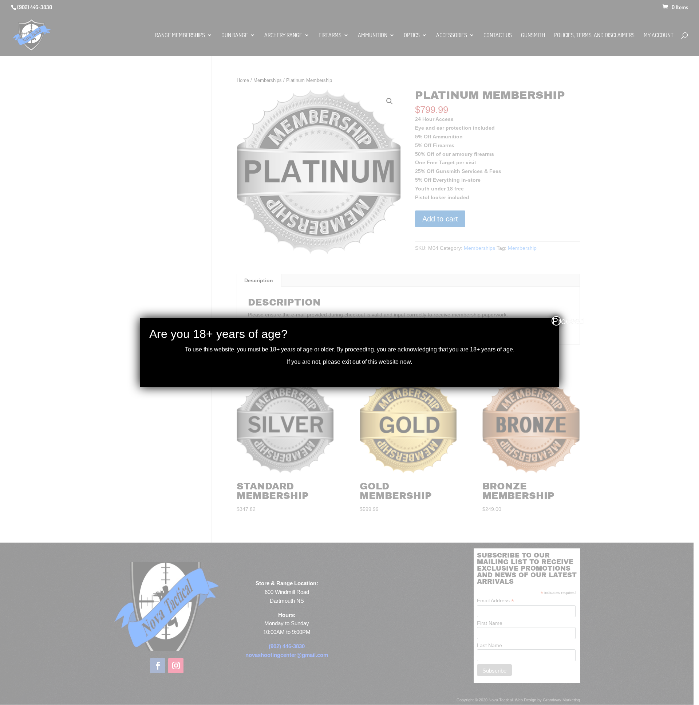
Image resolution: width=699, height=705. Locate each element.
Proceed (556, 321)
